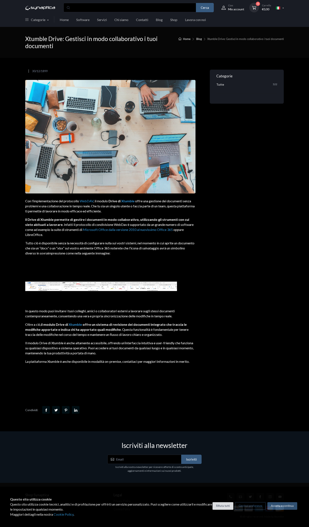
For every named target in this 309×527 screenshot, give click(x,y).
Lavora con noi (195, 20)
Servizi (102, 20)
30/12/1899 (40, 71)
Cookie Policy (64, 514)
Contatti (142, 20)
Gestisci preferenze (250, 505)
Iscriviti (191, 459)
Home (64, 20)
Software (83, 20)
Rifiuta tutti (223, 505)
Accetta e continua (282, 505)
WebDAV (86, 201)
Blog (159, 20)
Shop (173, 20)
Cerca (205, 7)
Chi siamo (121, 20)
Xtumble (128, 201)
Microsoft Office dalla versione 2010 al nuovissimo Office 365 (128, 230)
